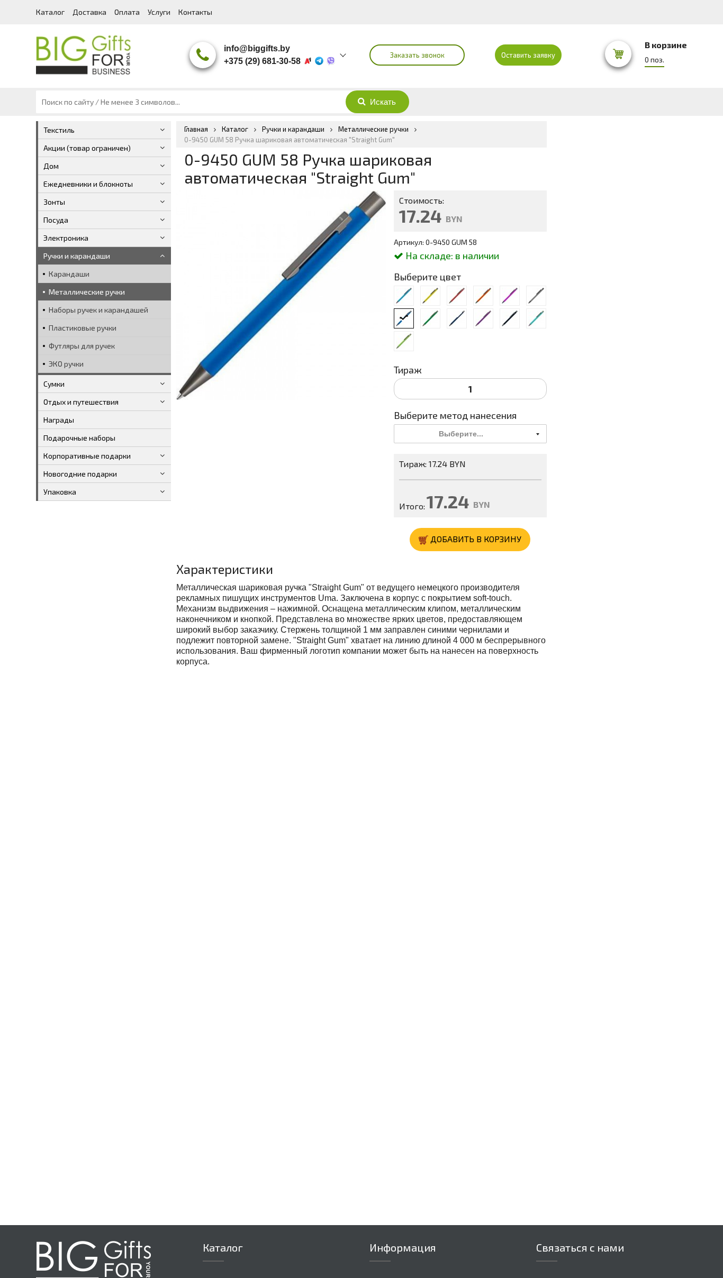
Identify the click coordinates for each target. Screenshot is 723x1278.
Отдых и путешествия (81, 401)
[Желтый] (430, 296)
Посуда (55, 219)
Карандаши (69, 273)
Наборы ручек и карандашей (98, 309)
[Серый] (536, 296)
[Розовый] (510, 296)
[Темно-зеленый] (430, 318)
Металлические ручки (87, 291)
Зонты (54, 201)
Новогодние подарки (80, 473)
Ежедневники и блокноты (88, 183)
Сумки (54, 383)
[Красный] (457, 296)
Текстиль (59, 129)
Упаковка (59, 491)
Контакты (195, 11)
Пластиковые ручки (82, 327)
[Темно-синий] (457, 318)
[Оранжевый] (483, 296)
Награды (58, 419)
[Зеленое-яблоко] (404, 341)
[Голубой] (404, 296)
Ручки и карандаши (76, 255)
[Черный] (510, 318)
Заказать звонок (417, 55)
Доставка (89, 11)
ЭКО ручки (66, 363)
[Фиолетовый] (483, 318)
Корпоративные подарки (87, 455)
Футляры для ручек (82, 345)
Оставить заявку (528, 55)
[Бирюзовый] (536, 318)
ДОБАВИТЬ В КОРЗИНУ (474, 539)
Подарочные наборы (79, 437)
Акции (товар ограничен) (87, 147)
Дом (51, 165)
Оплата (127, 11)
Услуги (159, 11)
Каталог (50, 11)
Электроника (65, 237)
